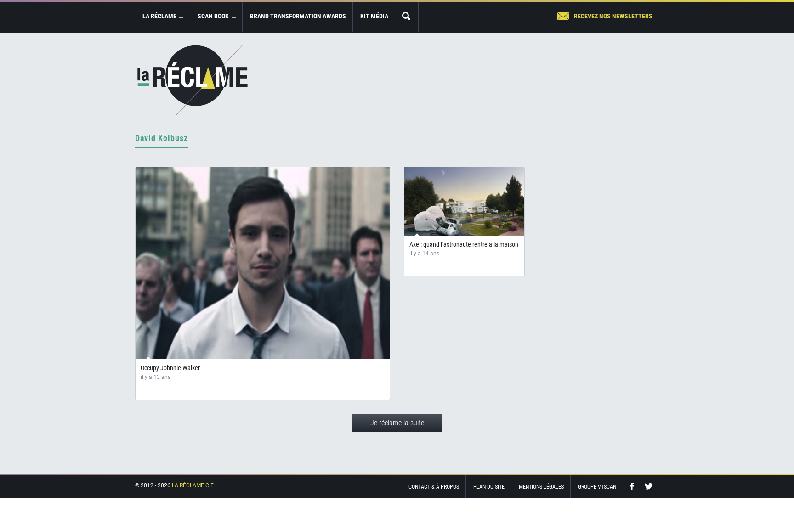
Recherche (406, 17)
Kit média (374, 16)
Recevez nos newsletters (613, 16)
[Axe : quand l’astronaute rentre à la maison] (464, 205)
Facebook (634, 486)
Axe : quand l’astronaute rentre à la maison (463, 244)
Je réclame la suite (397, 422)
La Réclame (192, 80)
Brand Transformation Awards (298, 16)
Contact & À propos (433, 487)
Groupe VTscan (597, 487)
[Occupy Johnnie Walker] (263, 263)
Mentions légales (541, 487)
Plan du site (489, 487)
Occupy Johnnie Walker (170, 368)
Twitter (649, 486)
